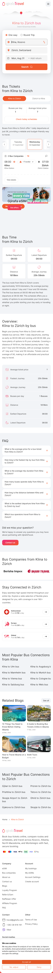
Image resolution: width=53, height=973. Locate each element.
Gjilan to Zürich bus (12, 786)
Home (4, 819)
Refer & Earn (7, 894)
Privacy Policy (31, 924)
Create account (32, 881)
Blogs (4, 886)
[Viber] (3, 929)
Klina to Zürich (14, 98)
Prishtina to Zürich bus (13, 792)
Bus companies (9, 873)
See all (46, 700)
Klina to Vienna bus (12, 678)
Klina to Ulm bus (10, 666)
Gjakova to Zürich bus (13, 807)
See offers (14, 208)
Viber (9, 930)
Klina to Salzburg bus (13, 684)
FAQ (4, 907)
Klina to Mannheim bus (13, 672)
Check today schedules (26, 119)
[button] (26, 450)
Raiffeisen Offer (9, 899)
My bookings (31, 868)
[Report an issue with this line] (46, 156)
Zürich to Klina (38, 98)
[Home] (13, 4)
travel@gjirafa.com (15, 920)
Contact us (10, 542)
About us (6, 877)
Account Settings (32, 877)
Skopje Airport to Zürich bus (14, 800)
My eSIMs (29, 873)
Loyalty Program (9, 890)
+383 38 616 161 (14, 925)
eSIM (4, 868)
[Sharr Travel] (38, 571)
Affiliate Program (9, 903)
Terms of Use (31, 919)
